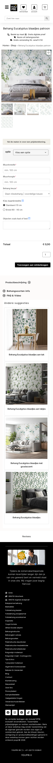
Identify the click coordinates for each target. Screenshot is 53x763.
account (34, 12)
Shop (13, 45)
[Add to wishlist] (48, 53)
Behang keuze (14, 188)
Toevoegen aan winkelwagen (32, 265)
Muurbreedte (14, 164)
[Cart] (44, 7)
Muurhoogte (14, 176)
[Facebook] (8, 712)
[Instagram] (15, 712)
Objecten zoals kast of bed (16, 218)
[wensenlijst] (23, 7)
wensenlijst (23, 12)
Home (6, 45)
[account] (34, 7)
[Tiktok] (28, 712)
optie (8, 151)
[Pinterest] (21, 712)
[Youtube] (35, 712)
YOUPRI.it (26, 755)
